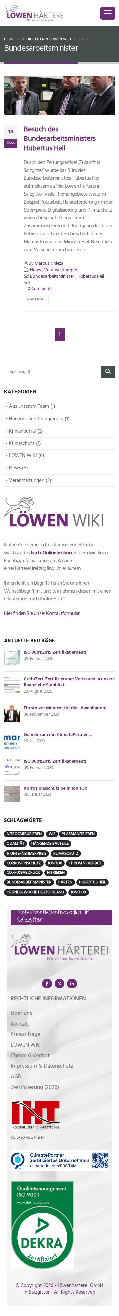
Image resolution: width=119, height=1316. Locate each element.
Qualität (15, 843)
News (35, 270)
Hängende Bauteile (50, 843)
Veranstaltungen (60, 270)
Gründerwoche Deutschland (35, 892)
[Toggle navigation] (107, 13)
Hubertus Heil (90, 276)
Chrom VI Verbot (85, 863)
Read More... (36, 299)
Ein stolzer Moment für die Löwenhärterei (66, 708)
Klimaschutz (65, 853)
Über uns (21, 1013)
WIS (52, 834)
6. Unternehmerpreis (26, 853)
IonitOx (55, 863)
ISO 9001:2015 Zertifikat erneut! (55, 653)
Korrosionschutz (24, 863)
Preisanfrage (25, 1034)
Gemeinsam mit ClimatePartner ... (58, 735)
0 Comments (40, 288)
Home (9, 39)
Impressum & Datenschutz (42, 1066)
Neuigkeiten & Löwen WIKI (46, 39)
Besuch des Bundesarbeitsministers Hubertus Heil (60, 138)
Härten (65, 882)
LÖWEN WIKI (26, 1045)
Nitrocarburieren (24, 834)
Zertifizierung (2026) (35, 1087)
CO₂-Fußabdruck (23, 873)
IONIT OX (78, 892)
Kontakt (20, 1024)
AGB (16, 1076)
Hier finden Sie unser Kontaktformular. (42, 614)
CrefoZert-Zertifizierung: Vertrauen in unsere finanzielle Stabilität (69, 682)
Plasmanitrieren (78, 834)
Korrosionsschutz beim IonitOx (55, 789)
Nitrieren (56, 873)
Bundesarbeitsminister (52, 276)
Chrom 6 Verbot (30, 1055)
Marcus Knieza (49, 263)
